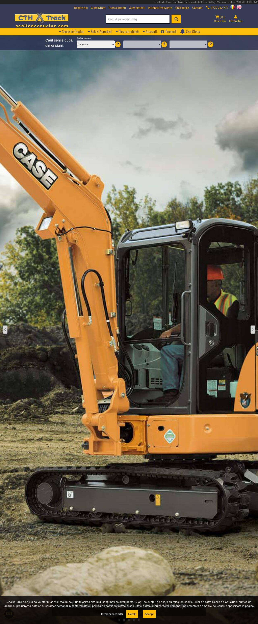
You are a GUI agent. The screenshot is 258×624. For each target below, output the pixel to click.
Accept (149, 614)
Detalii (132, 614)
